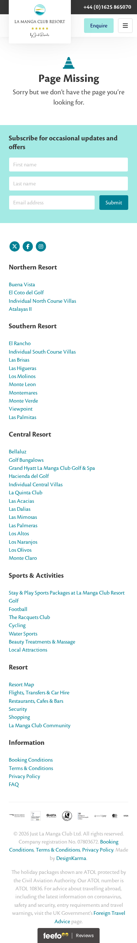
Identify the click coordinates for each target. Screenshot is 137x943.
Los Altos (19, 533)
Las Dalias (19, 509)
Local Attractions (28, 649)
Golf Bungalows (26, 460)
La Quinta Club (25, 492)
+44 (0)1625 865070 (107, 7)
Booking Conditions (31, 760)
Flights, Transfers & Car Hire (39, 692)
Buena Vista (22, 284)
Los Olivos (20, 550)
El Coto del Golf (26, 292)
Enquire (98, 25)
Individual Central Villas (35, 484)
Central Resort (30, 434)
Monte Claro (23, 558)
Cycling (17, 625)
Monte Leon (22, 384)
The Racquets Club (29, 617)
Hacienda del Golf (29, 476)
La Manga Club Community (40, 725)
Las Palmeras (23, 525)
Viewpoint (21, 409)
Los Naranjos (23, 542)
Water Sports (23, 633)
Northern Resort (33, 267)
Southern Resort (33, 326)
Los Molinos (22, 376)
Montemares (23, 392)
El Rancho (20, 343)
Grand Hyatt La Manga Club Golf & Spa (52, 468)
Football (18, 609)
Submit (114, 202)
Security (18, 709)
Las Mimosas (23, 517)
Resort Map (21, 684)
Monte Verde (23, 400)
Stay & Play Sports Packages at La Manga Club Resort (67, 592)
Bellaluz (17, 451)
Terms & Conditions (31, 768)
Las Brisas (19, 360)
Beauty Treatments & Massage (42, 641)
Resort (18, 667)
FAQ (14, 784)
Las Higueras (22, 368)
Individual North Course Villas (42, 301)
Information (27, 742)
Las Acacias (21, 501)
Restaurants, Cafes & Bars (36, 701)
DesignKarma (71, 858)
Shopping (19, 717)
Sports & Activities (36, 575)
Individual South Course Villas (42, 351)
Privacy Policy (24, 776)
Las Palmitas (22, 417)
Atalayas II (20, 309)
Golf (13, 600)
